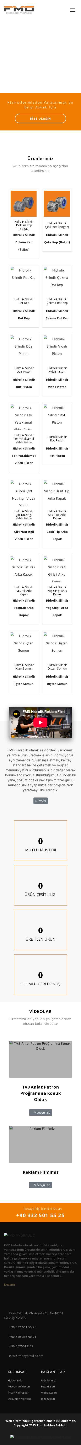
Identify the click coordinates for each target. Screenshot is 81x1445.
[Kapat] (71, 707)
